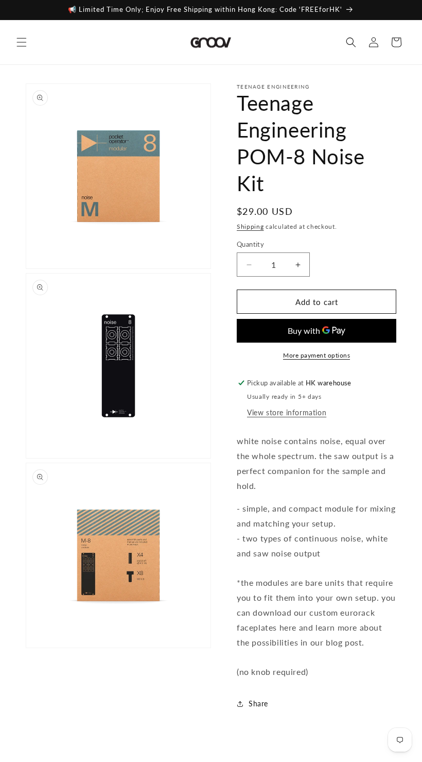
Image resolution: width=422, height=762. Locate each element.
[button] (21, 42)
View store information (286, 412)
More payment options (316, 355)
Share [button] (258, 703)
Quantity (250, 244)
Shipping (250, 226)
